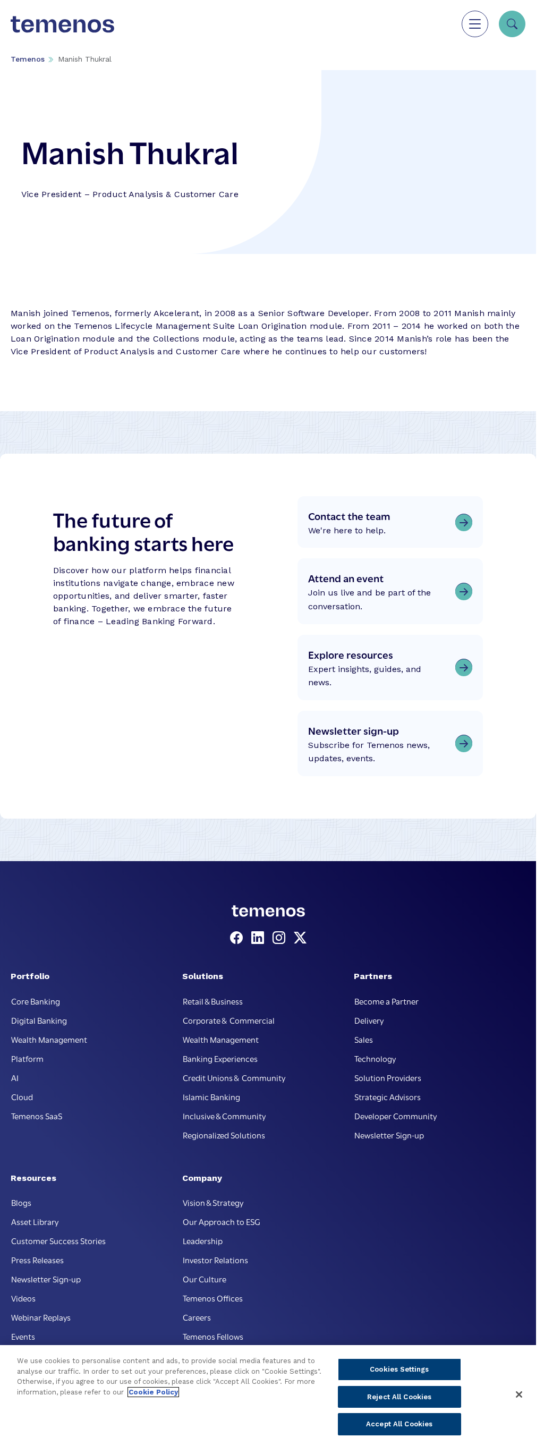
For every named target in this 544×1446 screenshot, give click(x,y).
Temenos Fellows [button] (213, 1336)
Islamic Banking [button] (211, 1096)
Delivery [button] (369, 1020)
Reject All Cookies (399, 1397)
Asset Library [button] (34, 1221)
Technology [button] (375, 1058)
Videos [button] (23, 1298)
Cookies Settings (399, 1369)
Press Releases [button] (37, 1259)
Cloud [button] (22, 1096)
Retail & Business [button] (213, 1001)
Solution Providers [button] (387, 1077)
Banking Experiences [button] (220, 1058)
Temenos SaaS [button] (36, 1115)
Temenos (28, 59)
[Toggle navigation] (475, 24)
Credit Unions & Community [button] (234, 1077)
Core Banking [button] (35, 1001)
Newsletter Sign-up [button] (389, 1135)
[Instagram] (281, 938)
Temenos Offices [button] (213, 1298)
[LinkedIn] (259, 938)
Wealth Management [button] (49, 1039)
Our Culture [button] (204, 1279)
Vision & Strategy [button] (213, 1202)
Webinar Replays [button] (41, 1317)
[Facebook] (238, 938)
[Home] (62, 24)
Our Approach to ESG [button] (221, 1221)
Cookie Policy (153, 1392)
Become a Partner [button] (386, 1001)
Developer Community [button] (395, 1115)
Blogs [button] (21, 1202)
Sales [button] (363, 1039)
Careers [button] (197, 1317)
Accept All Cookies (399, 1424)
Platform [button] (27, 1058)
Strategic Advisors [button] (387, 1096)
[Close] (519, 1394)
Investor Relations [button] (215, 1259)
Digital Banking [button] (39, 1020)
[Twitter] (300, 938)
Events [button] (23, 1336)
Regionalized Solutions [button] (224, 1135)
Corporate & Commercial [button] (229, 1020)
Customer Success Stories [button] (58, 1240)
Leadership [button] (203, 1240)
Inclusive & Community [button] (224, 1115)
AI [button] (15, 1077)
